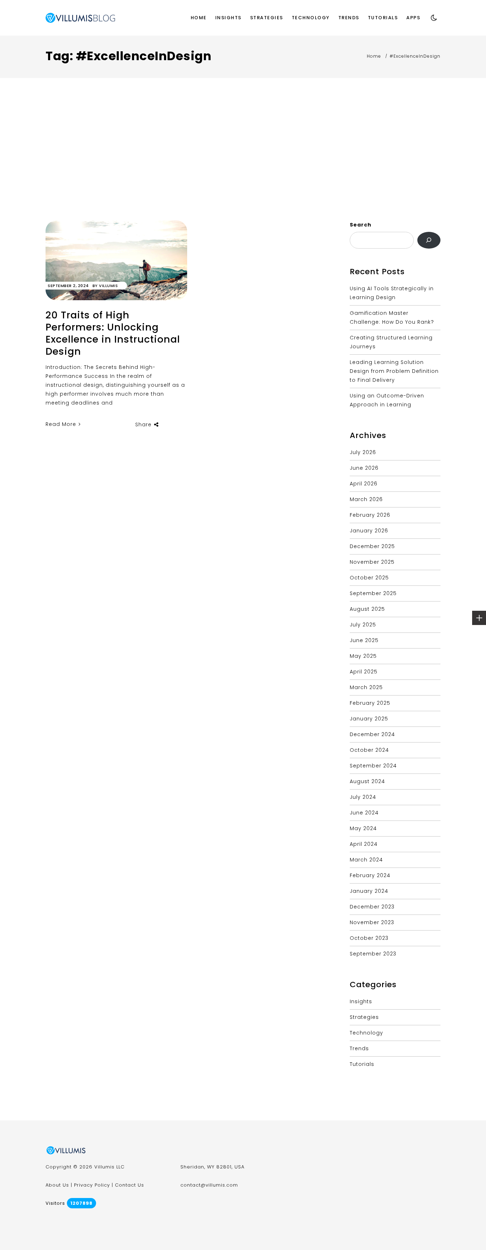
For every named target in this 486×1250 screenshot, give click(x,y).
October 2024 (369, 750)
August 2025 (367, 609)
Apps (413, 17)
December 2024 (372, 734)
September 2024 (373, 765)
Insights (228, 17)
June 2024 (364, 812)
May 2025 (363, 656)
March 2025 (366, 687)
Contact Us (129, 1185)
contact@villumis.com (209, 1185)
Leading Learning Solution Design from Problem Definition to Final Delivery (394, 371)
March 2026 (366, 499)
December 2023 (372, 906)
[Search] (428, 240)
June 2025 (364, 640)
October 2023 (369, 938)
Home (199, 17)
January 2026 (369, 530)
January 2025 (369, 718)
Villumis (108, 285)
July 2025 (363, 624)
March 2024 (366, 859)
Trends (348, 17)
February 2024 (370, 875)
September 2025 (373, 593)
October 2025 (369, 577)
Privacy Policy (92, 1185)
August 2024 (367, 781)
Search (360, 224)
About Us (57, 1185)
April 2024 (363, 844)
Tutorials (383, 17)
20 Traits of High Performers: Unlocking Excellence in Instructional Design (113, 333)
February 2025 (370, 703)
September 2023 (373, 953)
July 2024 (363, 797)
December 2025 (372, 546)
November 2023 (372, 922)
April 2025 (363, 671)
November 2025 (372, 562)
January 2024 (369, 891)
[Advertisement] (243, 167)
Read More (62, 424)
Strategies (266, 17)
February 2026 (370, 515)
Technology (311, 17)
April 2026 (363, 483)
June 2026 (364, 468)
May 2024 (363, 828)
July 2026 (363, 452)
